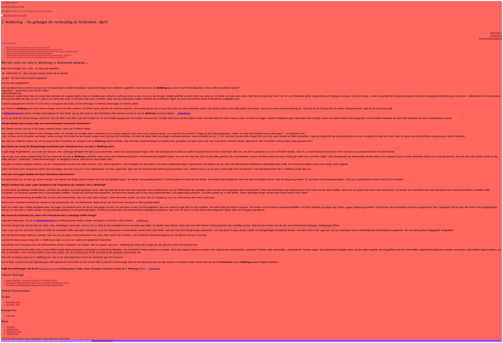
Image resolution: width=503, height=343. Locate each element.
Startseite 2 (496, 33)
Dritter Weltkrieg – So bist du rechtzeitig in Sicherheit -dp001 (31, 280)
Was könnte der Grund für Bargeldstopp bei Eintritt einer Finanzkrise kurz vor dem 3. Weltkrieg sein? (42, 51)
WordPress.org (12, 334)
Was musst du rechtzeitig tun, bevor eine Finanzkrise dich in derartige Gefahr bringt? (36, 57)
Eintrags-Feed (12, 329)
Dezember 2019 (13, 304)
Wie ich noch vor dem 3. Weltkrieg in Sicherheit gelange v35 (27, 47)
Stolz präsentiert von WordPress (57, 338)
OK (93, 341)
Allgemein (10, 316)
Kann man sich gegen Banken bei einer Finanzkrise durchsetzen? (29, 53)
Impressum (496, 35)
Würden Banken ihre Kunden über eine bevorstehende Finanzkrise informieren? (34, 49)
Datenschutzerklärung (490, 38)
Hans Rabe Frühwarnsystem (12, 6)
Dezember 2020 (13, 302)
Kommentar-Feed (13, 331)
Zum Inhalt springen (9, 2)
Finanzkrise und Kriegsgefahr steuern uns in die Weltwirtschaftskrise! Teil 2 (37, 283)
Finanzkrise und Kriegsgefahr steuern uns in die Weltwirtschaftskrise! (35, 285)
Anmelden (10, 327)
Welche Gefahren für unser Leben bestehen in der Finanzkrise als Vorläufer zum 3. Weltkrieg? (39, 55)
